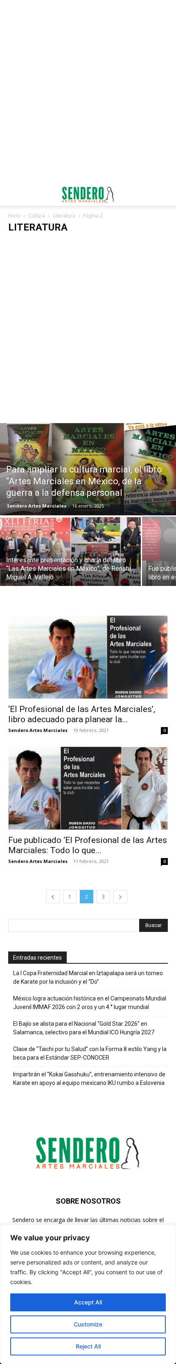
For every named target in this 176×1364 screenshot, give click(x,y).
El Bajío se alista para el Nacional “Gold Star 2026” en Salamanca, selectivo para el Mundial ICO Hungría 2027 (83, 1028)
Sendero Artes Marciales (36, 506)
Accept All (88, 1302)
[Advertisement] (88, 92)
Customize (88, 1324)
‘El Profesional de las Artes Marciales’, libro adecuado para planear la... (81, 714)
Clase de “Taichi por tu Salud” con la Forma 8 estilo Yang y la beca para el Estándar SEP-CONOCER (90, 1053)
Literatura (64, 215)
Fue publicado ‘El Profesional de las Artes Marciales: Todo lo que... (87, 845)
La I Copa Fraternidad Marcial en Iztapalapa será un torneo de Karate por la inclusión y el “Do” (88, 977)
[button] (14, 195)
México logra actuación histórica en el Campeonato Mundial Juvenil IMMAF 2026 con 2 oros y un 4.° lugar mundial (89, 1002)
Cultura (36, 215)
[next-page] (120, 896)
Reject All (88, 1346)
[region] (88, 1294)
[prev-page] (53, 896)
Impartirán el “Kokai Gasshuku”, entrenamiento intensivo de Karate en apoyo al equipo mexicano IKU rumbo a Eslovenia (89, 1078)
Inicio (14, 215)
